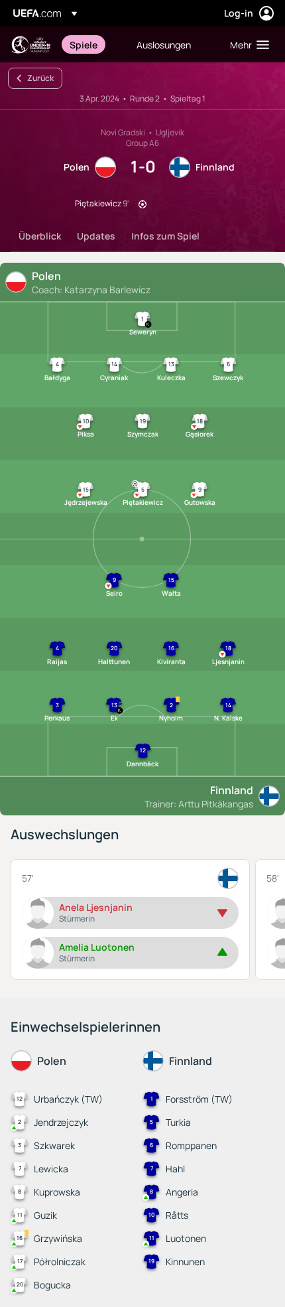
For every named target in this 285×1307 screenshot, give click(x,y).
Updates (96, 236)
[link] (83, 44)
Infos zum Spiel (165, 236)
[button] (246, 44)
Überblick (40, 236)
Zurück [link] (40, 78)
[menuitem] (92, 44)
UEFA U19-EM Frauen (30, 45)
